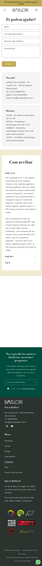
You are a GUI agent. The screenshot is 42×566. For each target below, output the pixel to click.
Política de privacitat (30, 550)
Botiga (7, 451)
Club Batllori (10, 456)
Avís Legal (22, 554)
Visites (7, 446)
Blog (6, 467)
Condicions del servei (22, 561)
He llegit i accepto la (22, 388)
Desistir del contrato (14, 472)
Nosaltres (9, 441)
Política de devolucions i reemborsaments (22, 557)
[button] (4, 10)
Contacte (9, 462)
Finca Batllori (15, 550)
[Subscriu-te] (34, 382)
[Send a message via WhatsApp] (38, 562)
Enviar (9, 64)
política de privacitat (29, 388)
